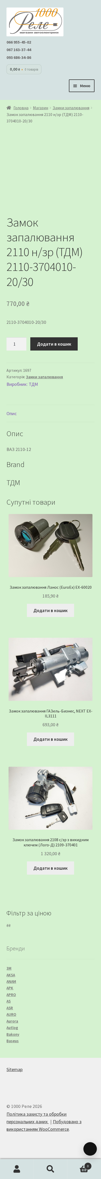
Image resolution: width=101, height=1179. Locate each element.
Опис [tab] (11, 413)
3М (8, 968)
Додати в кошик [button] (50, 610)
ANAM (11, 981)
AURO (11, 1014)
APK (9, 987)
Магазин (40, 107)
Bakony (12, 1034)
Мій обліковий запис (17, 1169)
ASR (9, 1007)
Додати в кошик (54, 344)
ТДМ (33, 384)
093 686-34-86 (18, 57)
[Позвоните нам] (90, 1149)
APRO (11, 994)
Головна (20, 107)
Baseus (12, 1040)
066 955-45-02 (18, 42)
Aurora (12, 1021)
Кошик (78, 1164)
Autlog (12, 1027)
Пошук (50, 1169)
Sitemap (14, 1069)
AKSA (10, 974)
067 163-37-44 (18, 49)
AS (8, 1001)
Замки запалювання (71, 107)
